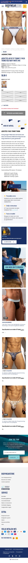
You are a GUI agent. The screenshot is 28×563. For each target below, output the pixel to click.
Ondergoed (7, 48)
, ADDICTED (10, 67)
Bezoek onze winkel (6, 479)
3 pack (5, 67)
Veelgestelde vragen (6, 507)
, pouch (14, 67)
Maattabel (6, 105)
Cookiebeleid (6, 553)
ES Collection (9, 371)
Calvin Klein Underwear (6, 322)
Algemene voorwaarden (8, 552)
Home (2, 48)
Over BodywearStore (6, 477)
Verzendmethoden (5, 500)
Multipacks (9, 65)
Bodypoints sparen (5, 517)
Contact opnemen (5, 481)
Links (2, 524)
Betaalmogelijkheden (6, 498)
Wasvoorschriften (5, 522)
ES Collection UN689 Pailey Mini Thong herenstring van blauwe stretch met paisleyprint (13, 373)
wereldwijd (14, 210)
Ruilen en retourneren (6, 503)
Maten (2, 520)
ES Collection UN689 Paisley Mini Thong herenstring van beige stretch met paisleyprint (13, 422)
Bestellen (3, 496)
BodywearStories (5, 515)
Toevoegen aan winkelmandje (15, 113)
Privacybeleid (19, 552)
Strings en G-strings (15, 48)
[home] (13, 7)
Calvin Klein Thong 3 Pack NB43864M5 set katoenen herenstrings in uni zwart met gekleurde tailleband (13, 325)
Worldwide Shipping (6, 505)
